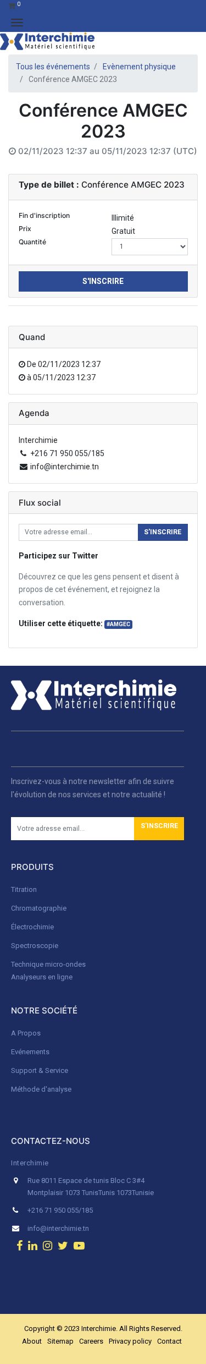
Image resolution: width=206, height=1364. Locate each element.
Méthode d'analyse (41, 1089)
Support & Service (39, 1070)
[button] (159, 828)
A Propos (26, 1033)
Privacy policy (130, 1341)
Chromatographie (38, 908)
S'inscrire (103, 281)
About (32, 1341)
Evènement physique (139, 66)
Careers (91, 1341)
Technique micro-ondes (48, 964)
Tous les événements (53, 66)
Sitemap (60, 1341)
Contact (169, 1341)
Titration (24, 889)
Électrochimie (32, 927)
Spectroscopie (34, 945)
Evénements (30, 1052)
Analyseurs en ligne (42, 977)
